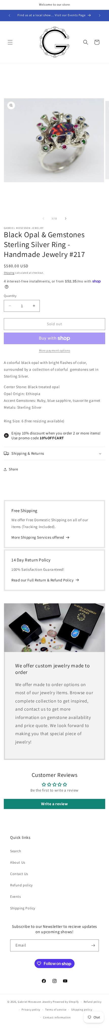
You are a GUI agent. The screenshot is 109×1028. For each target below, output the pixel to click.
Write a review (54, 803)
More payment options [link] (54, 350)
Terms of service (55, 1009)
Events (15, 896)
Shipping (9, 272)
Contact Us (19, 873)
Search (15, 851)
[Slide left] (43, 218)
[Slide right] (65, 218)
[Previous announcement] (9, 15)
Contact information (56, 1017)
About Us (17, 862)
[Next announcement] (99, 15)
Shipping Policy (22, 908)
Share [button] (13, 469)
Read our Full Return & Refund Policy (42, 580)
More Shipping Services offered (37, 537)
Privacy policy (31, 1009)
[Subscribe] (93, 945)
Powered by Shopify (66, 1001)
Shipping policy (81, 1009)
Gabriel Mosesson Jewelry (35, 1001)
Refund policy (21, 885)
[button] (10, 42)
